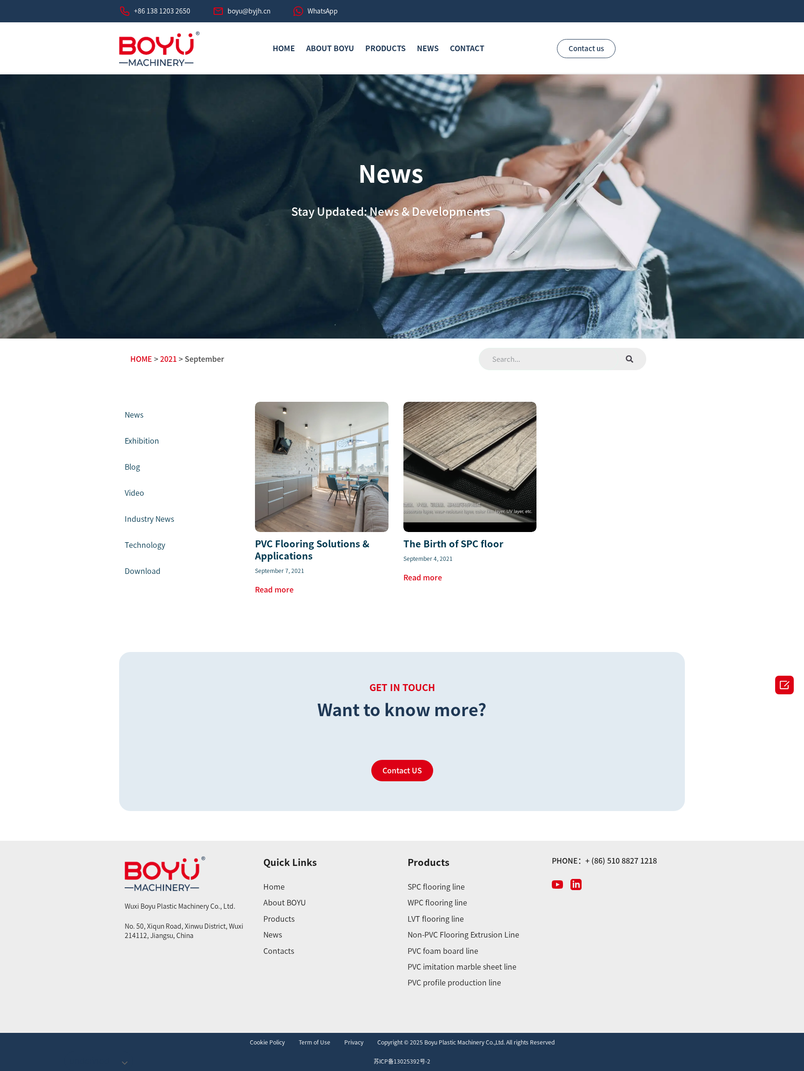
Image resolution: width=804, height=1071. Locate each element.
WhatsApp (323, 11)
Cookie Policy (267, 1042)
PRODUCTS (385, 48)
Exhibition (142, 441)
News (428, 48)
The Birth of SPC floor (453, 543)
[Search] (629, 359)
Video (134, 493)
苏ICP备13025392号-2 (402, 1061)
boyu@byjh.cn (249, 11)
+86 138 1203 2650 (162, 11)
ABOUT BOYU (330, 48)
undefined (89, 1061)
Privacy (353, 1042)
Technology (145, 545)
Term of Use (314, 1042)
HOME (284, 48)
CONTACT (467, 48)
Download (143, 571)
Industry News (149, 519)
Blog (132, 467)
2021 (168, 359)
